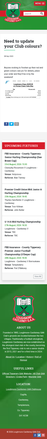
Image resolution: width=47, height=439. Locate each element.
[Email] (16, 124)
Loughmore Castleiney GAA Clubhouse (23, 389)
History (29, 357)
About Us (10, 357)
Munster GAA (35, 377)
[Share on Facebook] (6, 124)
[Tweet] (11, 124)
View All (38, 276)
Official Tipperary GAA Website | (17, 373)
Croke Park (21, 377)
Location (20, 357)
